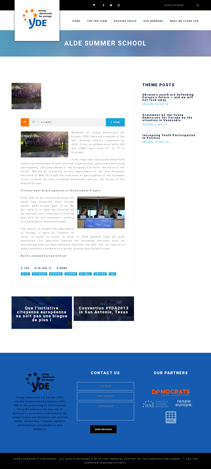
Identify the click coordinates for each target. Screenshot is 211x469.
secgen (147, 104)
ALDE (25, 274)
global (85, 274)
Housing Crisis (125, 21)
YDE (27, 268)
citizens (39, 274)
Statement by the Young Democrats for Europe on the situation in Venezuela (167, 117)
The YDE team (97, 21)
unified (100, 274)
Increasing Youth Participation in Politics (169, 136)
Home (76, 21)
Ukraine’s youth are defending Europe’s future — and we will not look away (168, 97)
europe (71, 274)
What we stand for (184, 21)
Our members (153, 21)
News (63, 268)
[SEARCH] (198, 5)
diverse (55, 274)
